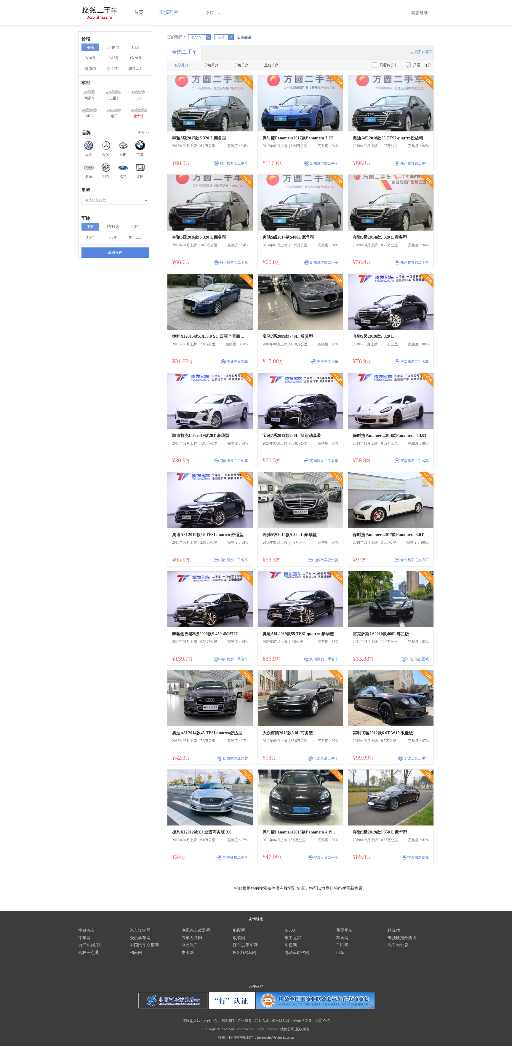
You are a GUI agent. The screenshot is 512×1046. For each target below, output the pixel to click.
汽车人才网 (191, 938)
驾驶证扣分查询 (402, 938)
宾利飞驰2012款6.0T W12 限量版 (383, 733)
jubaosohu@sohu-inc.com (275, 1037)
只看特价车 (388, 65)
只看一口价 (422, 65)
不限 (90, 47)
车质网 (290, 945)
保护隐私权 (281, 1021)
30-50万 (113, 69)
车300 (289, 930)
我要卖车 (344, 930)
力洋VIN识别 (90, 945)
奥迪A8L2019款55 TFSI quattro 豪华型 (298, 634)
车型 (85, 83)
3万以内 (113, 47)
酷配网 (239, 930)
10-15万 (113, 58)
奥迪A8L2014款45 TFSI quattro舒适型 (207, 733)
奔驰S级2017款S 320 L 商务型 (199, 138)
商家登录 (419, 13)
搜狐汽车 (86, 930)
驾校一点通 (88, 952)
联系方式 (262, 1021)
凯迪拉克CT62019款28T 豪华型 (200, 435)
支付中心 (210, 1021)
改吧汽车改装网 (195, 930)
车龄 (85, 218)
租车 (340, 952)
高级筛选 (115, 252)
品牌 (86, 132)
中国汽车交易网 (144, 945)
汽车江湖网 (140, 930)
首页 (138, 12)
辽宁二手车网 (245, 945)
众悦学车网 (140, 938)
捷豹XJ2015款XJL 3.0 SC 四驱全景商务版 (210, 336)
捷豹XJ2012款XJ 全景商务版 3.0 (201, 832)
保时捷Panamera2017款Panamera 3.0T (298, 138)
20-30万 (90, 69)
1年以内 (113, 227)
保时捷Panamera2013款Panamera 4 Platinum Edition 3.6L (300, 832)
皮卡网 (187, 952)
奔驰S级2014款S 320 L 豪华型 (290, 534)
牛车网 (84, 938)
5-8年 (113, 237)
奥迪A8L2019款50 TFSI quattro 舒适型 (208, 534)
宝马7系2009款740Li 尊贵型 (288, 336)
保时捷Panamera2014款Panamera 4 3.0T (390, 435)
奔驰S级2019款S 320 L (373, 336)
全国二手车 (184, 52)
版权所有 (302, 1029)
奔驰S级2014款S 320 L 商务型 (380, 237)
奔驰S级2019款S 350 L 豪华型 (380, 832)
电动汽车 (189, 945)
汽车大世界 (398, 945)
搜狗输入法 (191, 1021)
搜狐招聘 (227, 1021)
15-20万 (135, 58)
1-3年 (135, 227)
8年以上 (135, 237)
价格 (85, 38)
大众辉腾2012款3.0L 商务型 (288, 733)
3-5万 (135, 47)
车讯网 (342, 938)
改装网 (239, 938)
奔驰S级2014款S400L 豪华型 (288, 237)
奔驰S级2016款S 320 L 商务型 (199, 237)
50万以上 (135, 69)
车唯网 (342, 945)
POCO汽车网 (244, 952)
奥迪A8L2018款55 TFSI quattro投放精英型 (391, 138)
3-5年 (90, 237)
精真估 (394, 930)
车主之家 (292, 938)
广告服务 (245, 1021)
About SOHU (303, 1021)
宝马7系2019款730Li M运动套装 (292, 435)
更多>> (143, 133)
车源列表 (168, 12)
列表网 (136, 952)
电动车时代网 (296, 952)
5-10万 (90, 58)
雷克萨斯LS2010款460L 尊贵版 (381, 634)
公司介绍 (323, 1021)
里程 (85, 190)
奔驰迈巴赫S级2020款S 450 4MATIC (205, 634)
